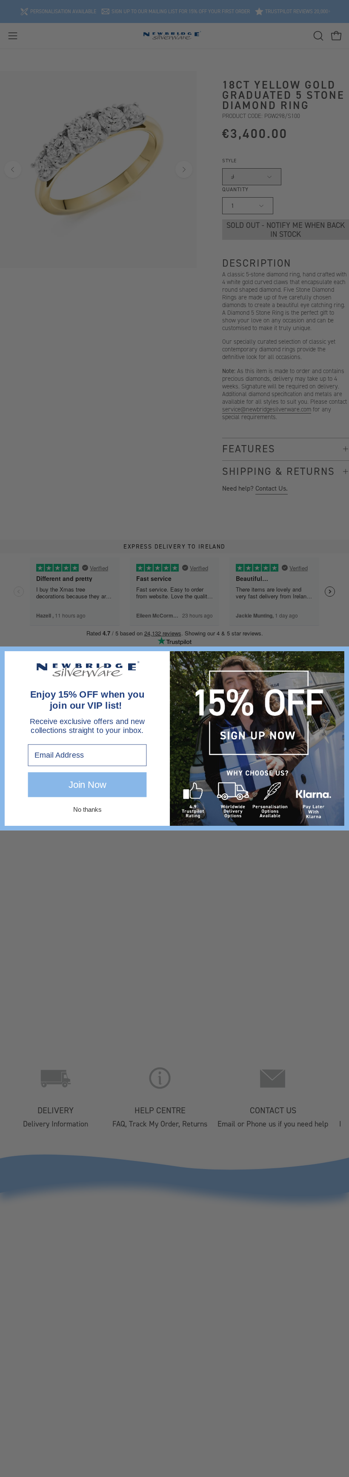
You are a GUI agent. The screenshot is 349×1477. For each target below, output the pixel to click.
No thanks (87, 809)
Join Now (87, 784)
